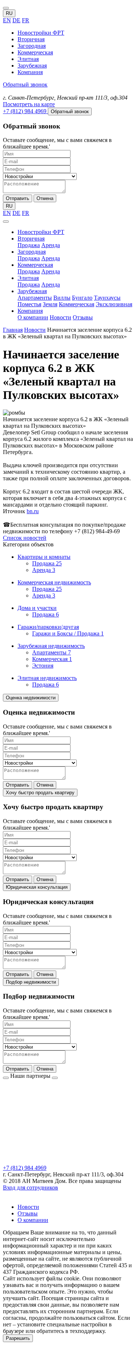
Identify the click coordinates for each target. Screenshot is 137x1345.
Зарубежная (32, 65)
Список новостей (24, 538)
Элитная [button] (28, 278)
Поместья (29, 304)
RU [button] (9, 13)
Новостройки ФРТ (41, 33)
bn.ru (33, 511)
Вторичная (31, 39)
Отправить (17, 198)
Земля (50, 304)
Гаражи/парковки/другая (48, 627)
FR (25, 20)
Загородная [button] (32, 252)
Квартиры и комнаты (44, 557)
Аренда (50, 245)
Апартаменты (35, 298)
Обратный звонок (25, 84)
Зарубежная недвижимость (51, 646)
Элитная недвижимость (47, 678)
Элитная (28, 59)
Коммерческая (35, 52)
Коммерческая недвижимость (54, 582)
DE (16, 20)
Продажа (29, 245)
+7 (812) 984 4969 (24, 1168)
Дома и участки (37, 608)
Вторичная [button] (31, 238)
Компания (30, 72)
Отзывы (83, 317)
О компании (33, 317)
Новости (60, 317)
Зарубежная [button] (32, 291)
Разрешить (18, 1338)
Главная (13, 330)
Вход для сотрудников (30, 1187)
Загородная (32, 46)
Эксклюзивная (114, 304)
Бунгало (82, 298)
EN (7, 20)
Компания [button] (30, 311)
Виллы (62, 298)
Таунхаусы (107, 298)
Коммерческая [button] (35, 265)
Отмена (45, 198)
